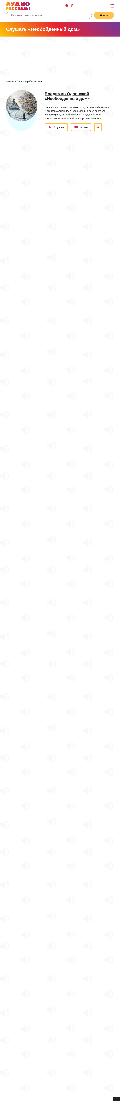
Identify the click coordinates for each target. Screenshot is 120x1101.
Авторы (10, 81)
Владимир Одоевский (29, 81)
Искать (104, 15)
